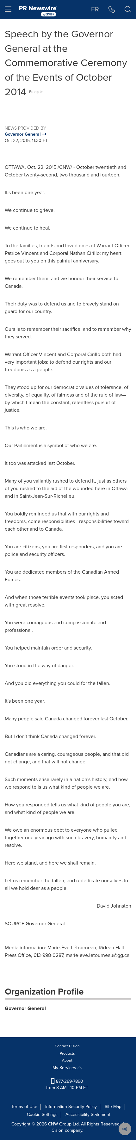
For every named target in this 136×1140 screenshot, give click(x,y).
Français (36, 92)
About (67, 1060)
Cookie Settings (42, 1114)
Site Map (113, 1106)
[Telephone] (112, 9)
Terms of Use (24, 1106)
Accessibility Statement (87, 1114)
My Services (65, 1067)
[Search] (128, 9)
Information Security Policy (71, 1106)
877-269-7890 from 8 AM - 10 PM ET (67, 1084)
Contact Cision (67, 1046)
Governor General (25, 1008)
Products (67, 1053)
